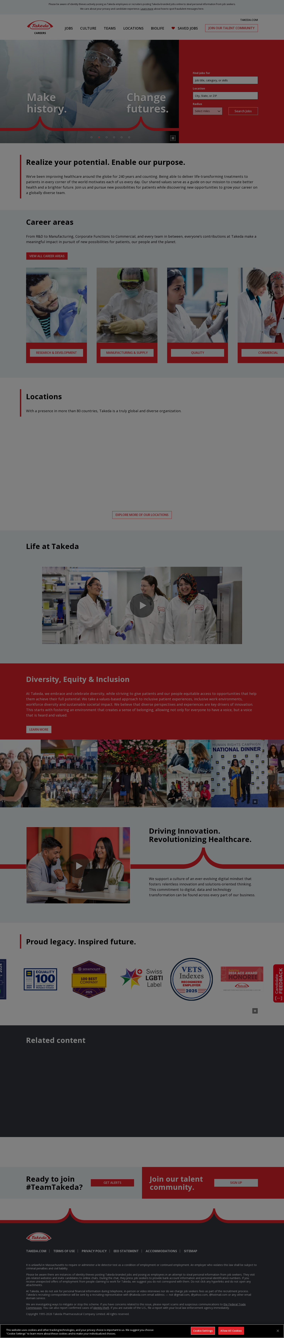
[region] (142, 1331)
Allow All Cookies (231, 1330)
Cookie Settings (203, 1330)
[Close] (278, 1330)
